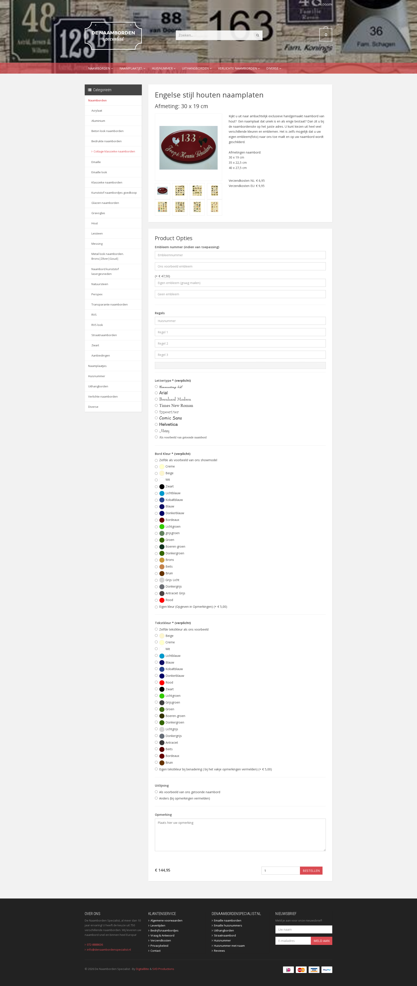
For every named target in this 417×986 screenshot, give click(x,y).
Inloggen (325, 4)
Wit (167, 479)
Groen (169, 540)
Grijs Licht (172, 580)
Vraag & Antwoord (162, 935)
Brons (169, 560)
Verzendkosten (161, 940)
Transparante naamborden (109, 304)
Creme (170, 466)
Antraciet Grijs (175, 593)
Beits (169, 566)
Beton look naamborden (107, 131)
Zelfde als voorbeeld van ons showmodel (188, 460)
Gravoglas (98, 213)
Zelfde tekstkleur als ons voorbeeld (183, 629)
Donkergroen (174, 553)
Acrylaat (96, 110)
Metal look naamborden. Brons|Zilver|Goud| (107, 256)
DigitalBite (142, 969)
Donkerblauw (174, 513)
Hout (94, 223)
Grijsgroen (172, 702)
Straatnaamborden (104, 335)
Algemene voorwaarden (166, 920)
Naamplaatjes (131, 68)
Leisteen (97, 233)
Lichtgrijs (171, 729)
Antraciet (171, 742)
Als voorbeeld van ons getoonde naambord (189, 792)
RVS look (97, 325)
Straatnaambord (225, 935)
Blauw (169, 506)
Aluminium (98, 121)
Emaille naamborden (227, 920)
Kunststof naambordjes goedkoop (114, 193)
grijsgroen (172, 533)
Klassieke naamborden (106, 182)
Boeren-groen (175, 546)
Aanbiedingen (100, 355)
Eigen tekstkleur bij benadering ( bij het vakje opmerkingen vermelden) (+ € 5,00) (215, 769)
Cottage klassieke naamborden (114, 151)
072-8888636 (95, 944)
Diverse (272, 68)
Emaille (96, 162)
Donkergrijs (173, 586)
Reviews (219, 951)
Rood (169, 600)
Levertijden (158, 925)
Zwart (95, 345)
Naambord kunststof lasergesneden (105, 271)
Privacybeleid (159, 946)
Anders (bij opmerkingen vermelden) (184, 798)
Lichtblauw (172, 493)
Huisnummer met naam (229, 946)
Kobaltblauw (174, 500)
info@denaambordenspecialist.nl (109, 949)
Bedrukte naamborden (106, 141)
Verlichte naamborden (238, 68)
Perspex (97, 294)
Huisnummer (163, 68)
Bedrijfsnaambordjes (165, 930)
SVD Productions (163, 969)
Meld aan (321, 941)
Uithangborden (196, 68)
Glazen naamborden (105, 203)
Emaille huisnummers (228, 925)
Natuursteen (99, 284)
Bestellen (311, 871)
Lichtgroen (172, 526)
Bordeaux (172, 520)
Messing (97, 244)
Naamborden (99, 68)
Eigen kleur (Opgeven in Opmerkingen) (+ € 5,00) (193, 606)
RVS (94, 315)
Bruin (169, 573)
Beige (169, 473)
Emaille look (99, 172)
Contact (156, 951)
